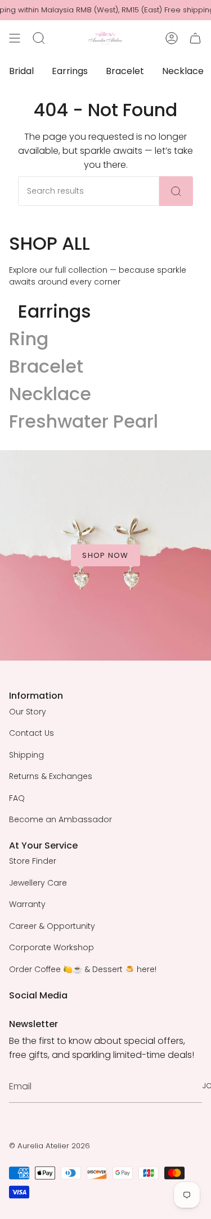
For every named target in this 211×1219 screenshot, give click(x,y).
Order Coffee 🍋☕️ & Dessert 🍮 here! (82, 969)
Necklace (50, 393)
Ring (28, 338)
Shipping (26, 754)
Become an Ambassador (60, 819)
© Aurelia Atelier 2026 (49, 1145)
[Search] (176, 191)
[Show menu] (14, 38)
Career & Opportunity (52, 926)
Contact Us (31, 733)
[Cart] (195, 38)
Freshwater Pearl (83, 421)
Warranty (27, 904)
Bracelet (46, 366)
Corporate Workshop (51, 947)
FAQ (17, 798)
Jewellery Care (38, 882)
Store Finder (32, 861)
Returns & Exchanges (50, 776)
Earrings (54, 311)
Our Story (27, 711)
